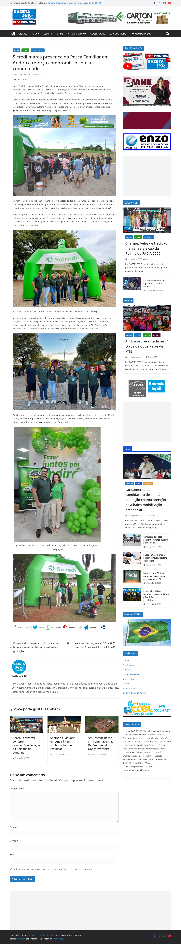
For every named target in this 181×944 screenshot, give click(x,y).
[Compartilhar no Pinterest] (70, 627)
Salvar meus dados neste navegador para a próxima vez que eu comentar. (53, 869)
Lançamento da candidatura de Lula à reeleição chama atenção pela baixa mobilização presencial (145, 499)
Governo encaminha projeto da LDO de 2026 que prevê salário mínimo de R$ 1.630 (91, 645)
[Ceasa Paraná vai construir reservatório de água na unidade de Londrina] (26, 717)
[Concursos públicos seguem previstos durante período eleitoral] (132, 542)
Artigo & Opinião (77, 33)
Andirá (16, 50)
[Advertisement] (147, 176)
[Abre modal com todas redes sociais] (102, 627)
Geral (60, 33)
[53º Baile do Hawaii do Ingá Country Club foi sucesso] (132, 285)
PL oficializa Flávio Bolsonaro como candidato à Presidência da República (156, 595)
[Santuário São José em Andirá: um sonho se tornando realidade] (64, 717)
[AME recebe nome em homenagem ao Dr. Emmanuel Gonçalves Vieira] (101, 717)
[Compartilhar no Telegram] (91, 627)
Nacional (147, 483)
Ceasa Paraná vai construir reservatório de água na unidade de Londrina (26, 745)
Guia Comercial (118, 33)
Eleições (129, 483)
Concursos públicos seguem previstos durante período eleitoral (155, 539)
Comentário (17, 788)
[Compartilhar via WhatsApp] (53, 627)
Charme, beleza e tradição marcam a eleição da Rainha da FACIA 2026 (146, 248)
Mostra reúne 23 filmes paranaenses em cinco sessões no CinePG (154, 576)
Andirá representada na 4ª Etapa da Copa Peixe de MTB (146, 346)
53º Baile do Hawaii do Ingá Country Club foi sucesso (153, 283)
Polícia (35, 33)
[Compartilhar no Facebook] (20, 627)
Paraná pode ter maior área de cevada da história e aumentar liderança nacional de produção (35, 647)
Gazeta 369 (38, 74)
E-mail (14, 840)
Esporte (48, 33)
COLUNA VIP (149, 237)
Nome (14, 827)
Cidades (23, 33)
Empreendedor (37, 50)
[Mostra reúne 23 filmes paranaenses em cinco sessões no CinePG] (132, 578)
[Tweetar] (38, 627)
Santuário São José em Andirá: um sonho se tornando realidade (62, 743)
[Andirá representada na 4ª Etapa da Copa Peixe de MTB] (147, 318)
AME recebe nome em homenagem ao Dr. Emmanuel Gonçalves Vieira (101, 743)
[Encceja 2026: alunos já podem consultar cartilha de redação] (132, 560)
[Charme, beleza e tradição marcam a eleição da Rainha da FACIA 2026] (147, 220)
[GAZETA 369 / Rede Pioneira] (13, 33)
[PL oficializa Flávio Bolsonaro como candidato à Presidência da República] (132, 597)
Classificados (97, 33)
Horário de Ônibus (141, 33)
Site (12, 854)
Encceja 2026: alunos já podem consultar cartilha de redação (155, 557)
